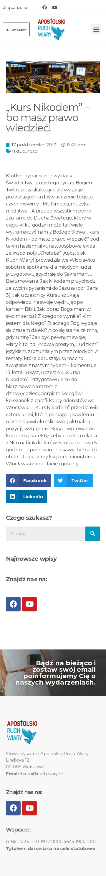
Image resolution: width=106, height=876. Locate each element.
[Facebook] (44, 7)
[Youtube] (54, 7)
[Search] (92, 534)
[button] (16, 29)
